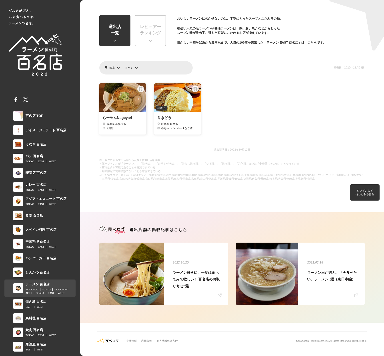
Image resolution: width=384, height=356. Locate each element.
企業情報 (131, 340)
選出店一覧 (115, 29)
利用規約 (146, 340)
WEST (52, 161)
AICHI (29, 293)
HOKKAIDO (32, 289)
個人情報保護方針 (167, 340)
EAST (41, 161)
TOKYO (30, 161)
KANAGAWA (61, 289)
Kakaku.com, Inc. (319, 341)
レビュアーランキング (150, 29)
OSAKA (40, 293)
